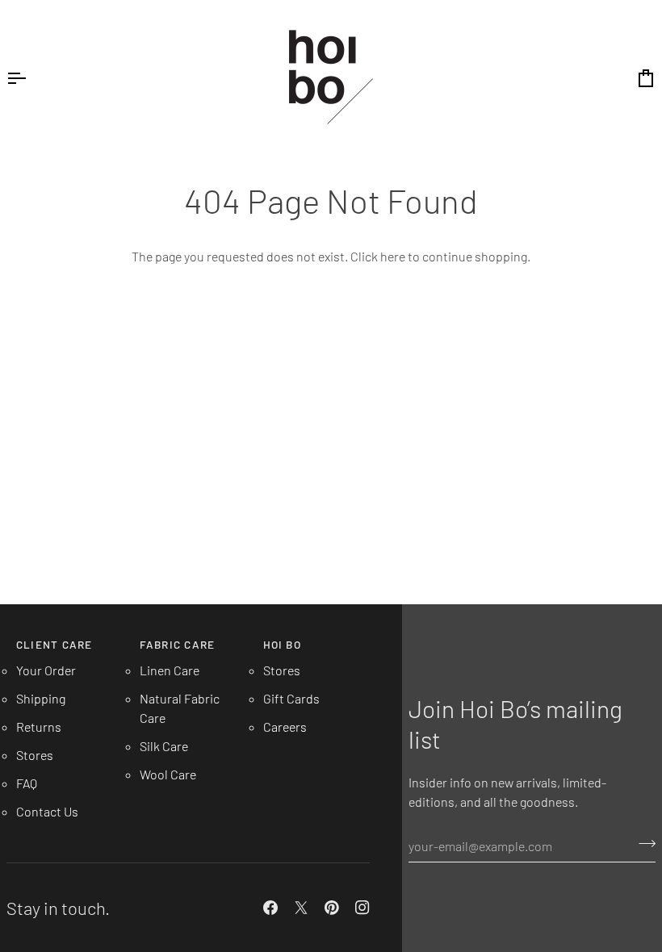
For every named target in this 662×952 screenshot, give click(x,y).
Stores (34, 754)
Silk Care (164, 746)
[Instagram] (362, 907)
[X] (301, 907)
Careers (285, 726)
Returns (38, 726)
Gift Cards (291, 698)
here (392, 256)
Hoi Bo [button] (282, 644)
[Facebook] (270, 907)
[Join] (642, 844)
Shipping (40, 698)
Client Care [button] (54, 644)
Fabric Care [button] (177, 644)
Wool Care (168, 774)
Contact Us (47, 811)
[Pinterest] (332, 907)
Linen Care (169, 670)
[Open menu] (30, 78)
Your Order (46, 670)
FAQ (26, 783)
